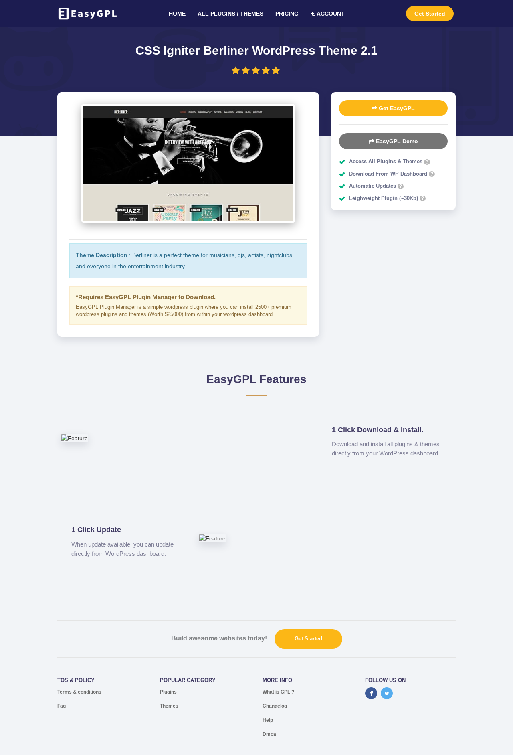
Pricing (287, 13)
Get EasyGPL (396, 108)
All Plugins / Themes (230, 13)
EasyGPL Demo (396, 141)
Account (330, 13)
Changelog (275, 706)
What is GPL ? (278, 692)
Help (268, 720)
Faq (61, 706)
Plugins (168, 692)
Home (177, 13)
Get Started (429, 13)
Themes (169, 706)
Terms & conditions (79, 692)
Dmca (269, 734)
